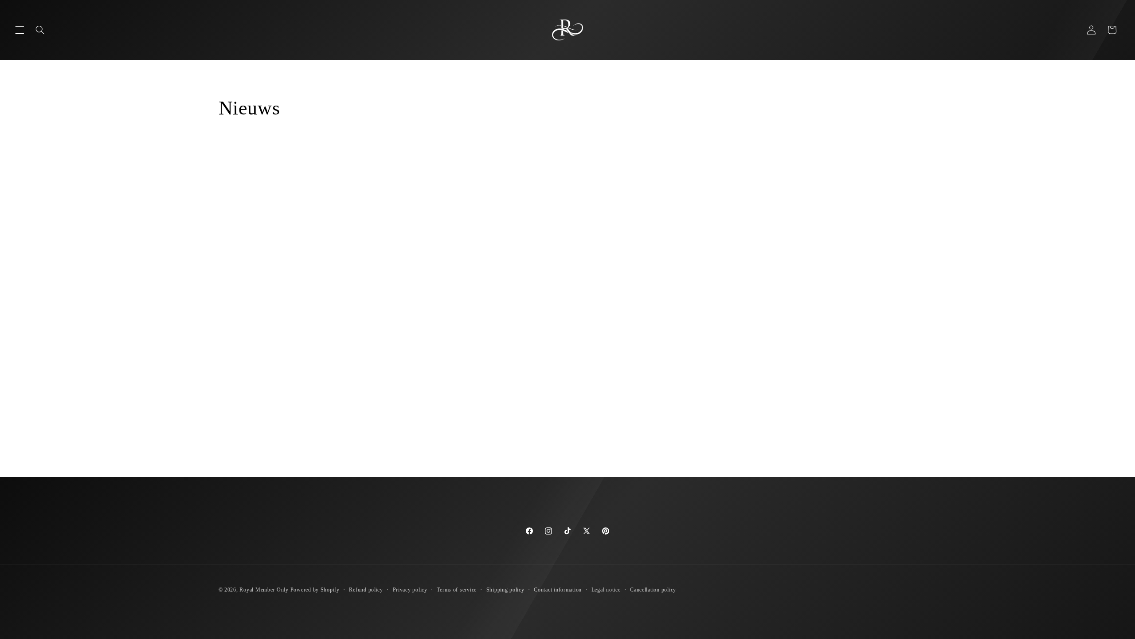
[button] (19, 30)
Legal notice (606, 589)
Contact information (558, 589)
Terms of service (457, 589)
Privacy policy (410, 589)
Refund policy (366, 589)
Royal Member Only (264, 589)
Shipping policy (505, 589)
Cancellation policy (653, 589)
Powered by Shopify (315, 589)
